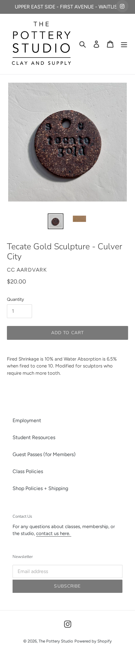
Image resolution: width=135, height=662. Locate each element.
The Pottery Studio (56, 641)
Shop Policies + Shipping (40, 488)
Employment (27, 420)
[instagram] (122, 6)
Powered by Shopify (93, 641)
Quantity (15, 299)
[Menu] (124, 44)
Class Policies (28, 471)
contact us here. (53, 533)
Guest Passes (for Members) (44, 454)
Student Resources (34, 437)
